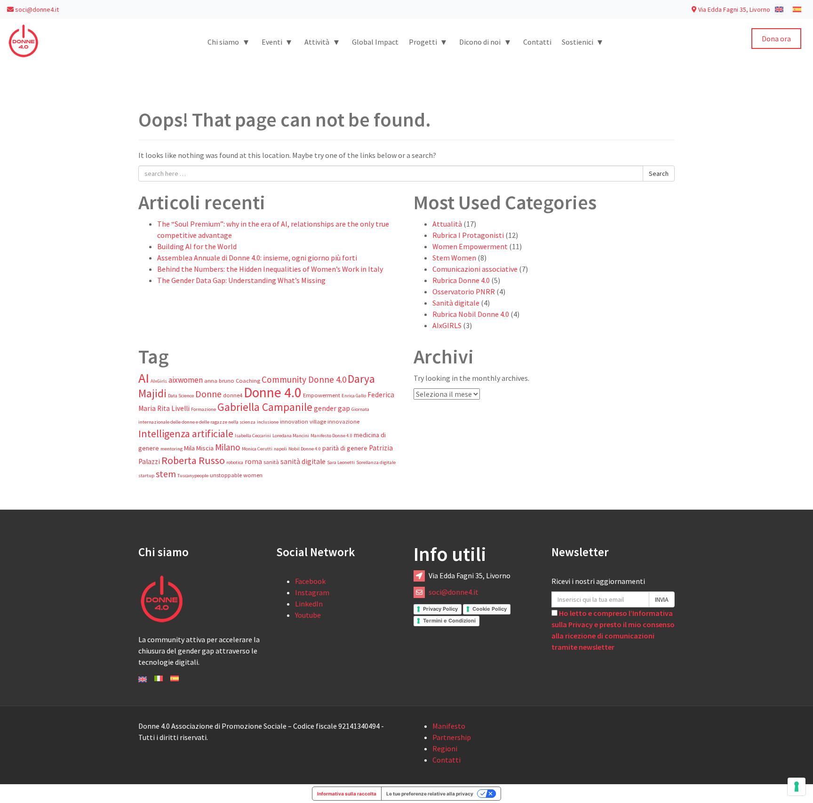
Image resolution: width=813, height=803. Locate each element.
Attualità (447, 223)
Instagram (312, 592)
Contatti (537, 42)
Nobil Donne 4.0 (304, 449)
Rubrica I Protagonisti (468, 235)
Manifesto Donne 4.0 (331, 436)
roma (253, 461)
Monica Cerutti (257, 449)
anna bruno (219, 380)
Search (659, 173)
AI (143, 378)
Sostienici (582, 41)
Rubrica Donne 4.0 (461, 280)
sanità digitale (303, 461)
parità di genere (344, 448)
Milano (227, 447)
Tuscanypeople (192, 475)
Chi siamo (227, 41)
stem (166, 474)
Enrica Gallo (354, 396)
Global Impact (375, 42)
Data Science (181, 396)
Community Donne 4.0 (304, 379)
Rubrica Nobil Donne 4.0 (470, 314)
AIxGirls (159, 381)
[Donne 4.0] (23, 40)
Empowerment (321, 395)
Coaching (248, 380)
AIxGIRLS (447, 325)
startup (146, 475)
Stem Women (454, 257)
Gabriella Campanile (264, 407)
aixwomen (185, 380)
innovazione (343, 421)
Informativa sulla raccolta (346, 793)
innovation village (303, 421)
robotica (234, 462)
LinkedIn (309, 603)
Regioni (444, 748)
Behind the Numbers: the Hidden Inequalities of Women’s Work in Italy (270, 269)
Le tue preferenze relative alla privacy (429, 793)
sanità (271, 461)
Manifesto (448, 726)
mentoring (171, 449)
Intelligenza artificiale (185, 433)
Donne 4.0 (273, 392)
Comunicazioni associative (475, 269)
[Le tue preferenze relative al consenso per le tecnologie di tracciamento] (796, 786)
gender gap (332, 408)
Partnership (451, 737)
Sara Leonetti (341, 462)
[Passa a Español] (174, 677)
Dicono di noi (484, 41)
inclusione (268, 422)
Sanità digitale (455, 302)
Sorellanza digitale (376, 462)
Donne (208, 394)
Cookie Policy (489, 609)
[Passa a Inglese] (779, 9)
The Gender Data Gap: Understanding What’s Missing (241, 280)
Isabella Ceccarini (253, 436)
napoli (280, 449)
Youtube (308, 615)
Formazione (203, 409)
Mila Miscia (199, 448)
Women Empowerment (470, 246)
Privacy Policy (440, 609)
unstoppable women (236, 475)
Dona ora (776, 38)
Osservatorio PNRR (463, 291)
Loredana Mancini (290, 436)
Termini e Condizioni (449, 620)
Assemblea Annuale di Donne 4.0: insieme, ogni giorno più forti (257, 257)
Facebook (310, 581)
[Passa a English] (142, 678)
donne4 (232, 395)
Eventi (277, 41)
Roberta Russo (193, 460)
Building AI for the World (197, 246)
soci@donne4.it (36, 9)
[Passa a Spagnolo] (797, 9)
